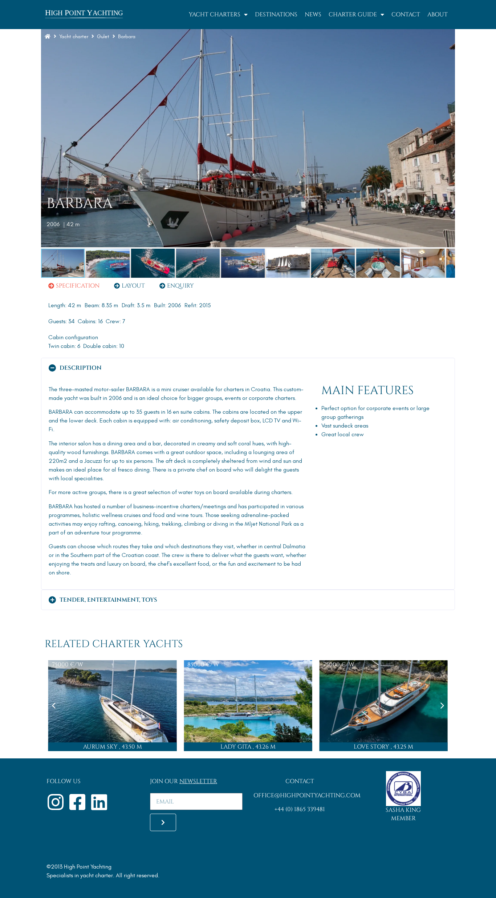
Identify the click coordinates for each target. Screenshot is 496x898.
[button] (248, 368)
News (313, 15)
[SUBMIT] (163, 822)
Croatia (91, 189)
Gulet (50, 189)
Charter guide (353, 15)
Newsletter (198, 781)
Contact (405, 15)
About (437, 15)
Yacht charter (73, 36)
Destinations (276, 15)
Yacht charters (214, 15)
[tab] (74, 286)
